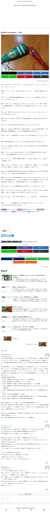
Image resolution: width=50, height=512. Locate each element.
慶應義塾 (25, 241)
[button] (41, 76)
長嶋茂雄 (30, 241)
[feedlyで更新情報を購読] (37, 259)
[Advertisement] (25, 18)
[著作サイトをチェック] (13, 259)
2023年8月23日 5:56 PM (6, 356)
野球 (20, 241)
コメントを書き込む (25, 494)
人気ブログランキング (12, 209)
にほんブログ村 (21, 211)
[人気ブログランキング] (4, 209)
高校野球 (35, 241)
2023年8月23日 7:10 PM (6, 468)
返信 (47, 421)
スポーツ (4, 241)
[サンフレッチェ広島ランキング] (40, 209)
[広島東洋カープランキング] (20, 209)
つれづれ (9, 241)
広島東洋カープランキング (30, 209)
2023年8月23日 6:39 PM (6, 427)
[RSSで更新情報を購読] (25, 262)
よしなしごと (15, 241)
